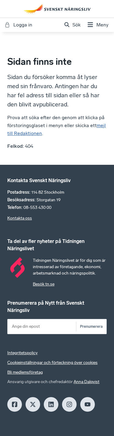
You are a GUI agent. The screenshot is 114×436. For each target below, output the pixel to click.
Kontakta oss (19, 218)
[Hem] (57, 9)
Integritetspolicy (22, 352)
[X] (33, 404)
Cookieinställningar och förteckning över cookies (52, 362)
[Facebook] (14, 404)
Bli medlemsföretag (25, 372)
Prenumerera (91, 326)
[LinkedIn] (51, 404)
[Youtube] (87, 404)
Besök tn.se (43, 284)
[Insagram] (69, 404)
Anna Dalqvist (86, 381)
